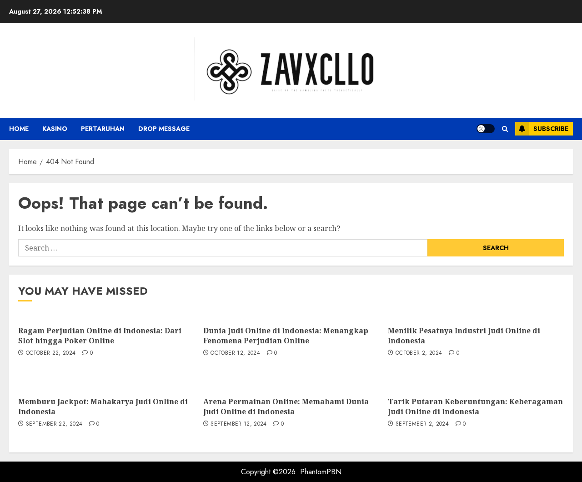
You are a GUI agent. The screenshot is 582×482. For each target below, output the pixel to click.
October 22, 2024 (51, 353)
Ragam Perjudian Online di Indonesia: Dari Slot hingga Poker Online (99, 336)
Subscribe (550, 128)
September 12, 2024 (238, 424)
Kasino (54, 128)
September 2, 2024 (422, 424)
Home (19, 128)
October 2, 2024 (419, 353)
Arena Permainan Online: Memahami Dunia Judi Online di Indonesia (286, 407)
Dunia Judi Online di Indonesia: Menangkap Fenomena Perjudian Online (285, 336)
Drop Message (164, 128)
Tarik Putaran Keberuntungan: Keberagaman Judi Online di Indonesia (475, 407)
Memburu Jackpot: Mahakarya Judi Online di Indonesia (103, 407)
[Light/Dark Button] (486, 128)
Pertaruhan (103, 128)
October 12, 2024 (235, 353)
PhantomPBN (320, 472)
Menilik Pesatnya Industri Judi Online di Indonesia (464, 336)
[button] (505, 129)
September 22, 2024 (54, 424)
